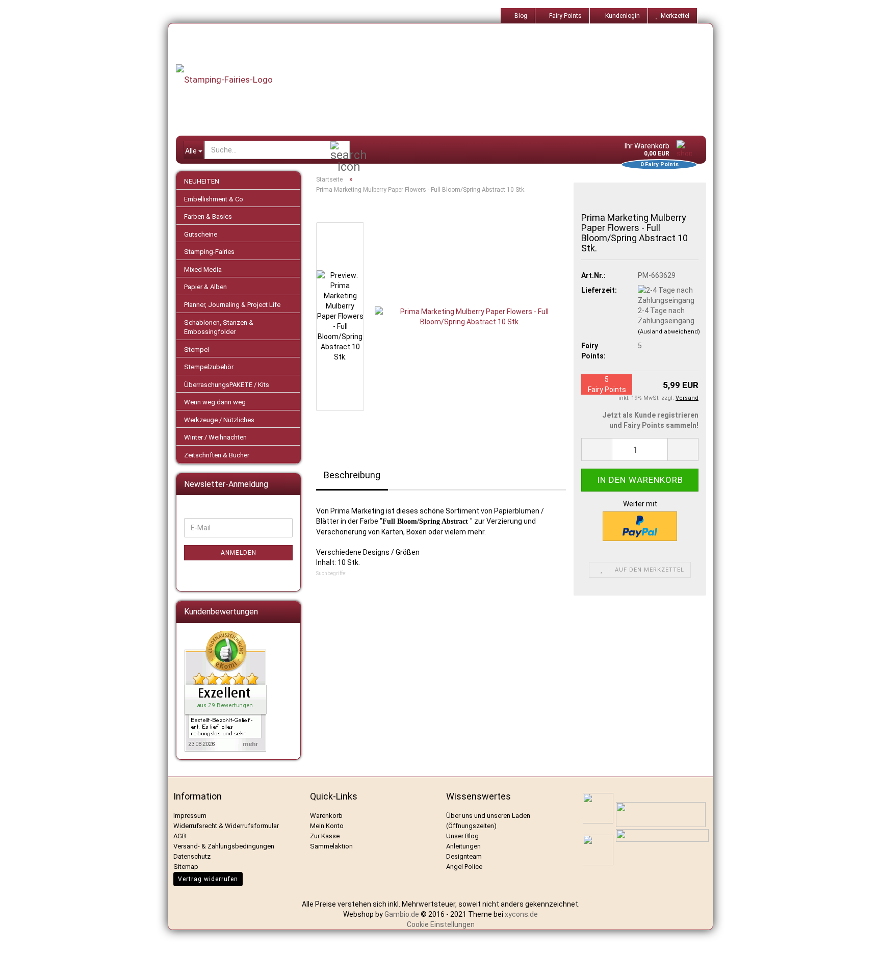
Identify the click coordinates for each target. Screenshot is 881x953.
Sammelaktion (331, 846)
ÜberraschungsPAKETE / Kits (226, 385)
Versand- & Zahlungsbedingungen (223, 846)
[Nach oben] (860, 937)
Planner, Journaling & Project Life (232, 304)
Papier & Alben (205, 287)
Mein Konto (327, 826)
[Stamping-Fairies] (448, 79)
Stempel (196, 349)
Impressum (189, 815)
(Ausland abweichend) (669, 331)
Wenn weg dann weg (215, 402)
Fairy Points (565, 15)
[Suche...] (340, 150)
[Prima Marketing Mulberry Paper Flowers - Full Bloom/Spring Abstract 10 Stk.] (470, 316)
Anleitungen (463, 846)
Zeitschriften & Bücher (216, 455)
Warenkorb (326, 815)
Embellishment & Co (213, 199)
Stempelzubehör (209, 367)
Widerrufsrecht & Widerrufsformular (226, 826)
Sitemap (185, 866)
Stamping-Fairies (209, 251)
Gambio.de (401, 914)
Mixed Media (203, 269)
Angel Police (465, 866)
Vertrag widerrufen (208, 879)
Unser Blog (462, 836)
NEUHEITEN (201, 181)
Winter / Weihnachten (215, 437)
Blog (520, 15)
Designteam (464, 856)
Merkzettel (673, 15)
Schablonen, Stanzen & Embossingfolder (218, 327)
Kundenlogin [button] (621, 15)
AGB (179, 836)
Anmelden (238, 552)
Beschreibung (352, 475)
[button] (596, 449)
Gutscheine (200, 234)
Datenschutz (192, 856)
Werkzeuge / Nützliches (219, 420)
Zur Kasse (325, 836)
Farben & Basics (208, 216)
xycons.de (521, 914)
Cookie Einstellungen (441, 924)
